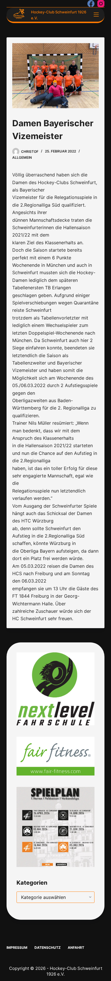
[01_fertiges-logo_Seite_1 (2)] (55, 688)
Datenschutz (47, 947)
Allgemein (22, 157)
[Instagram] (100, 3)
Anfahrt (76, 947)
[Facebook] (90, 3)
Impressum (17, 947)
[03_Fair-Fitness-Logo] (55, 755)
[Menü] (96, 14)
